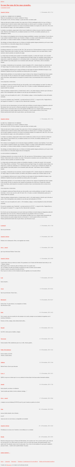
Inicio (2, 461)
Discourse (8, 465)
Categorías (7, 461)
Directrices (13, 461)
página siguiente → (5, 452)
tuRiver (2, 1)
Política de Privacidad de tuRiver (46, 461)
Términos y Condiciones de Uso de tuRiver (28, 461)
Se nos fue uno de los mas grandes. (16, 5)
